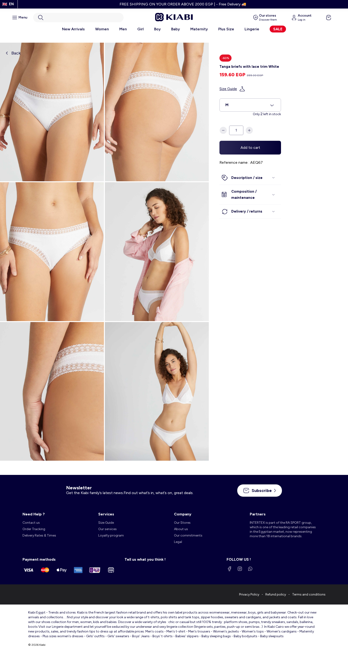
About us (181, 529)
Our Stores (182, 523)
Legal (178, 542)
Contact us (31, 523)
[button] (78, 17)
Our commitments (188, 535)
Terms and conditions (309, 594)
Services (106, 514)
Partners (258, 514)
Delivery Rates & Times (39, 535)
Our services (107, 529)
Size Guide (228, 89)
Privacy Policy (249, 594)
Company (182, 514)
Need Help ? (33, 514)
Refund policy (275, 594)
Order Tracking (33, 529)
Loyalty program (111, 535)
